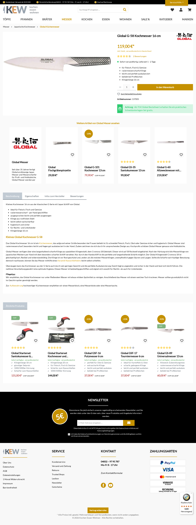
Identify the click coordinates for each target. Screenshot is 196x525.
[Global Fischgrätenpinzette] (61, 144)
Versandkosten (104, 515)
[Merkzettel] (172, 10)
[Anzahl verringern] (120, 87)
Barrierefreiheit (10, 487)
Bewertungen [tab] (77, 196)
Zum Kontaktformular (112, 473)
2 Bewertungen (139, 56)
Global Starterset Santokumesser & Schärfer (21, 354)
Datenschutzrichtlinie (127, 428)
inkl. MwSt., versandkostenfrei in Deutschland (134, 51)
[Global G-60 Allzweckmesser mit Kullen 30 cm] (170, 144)
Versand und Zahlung (61, 466)
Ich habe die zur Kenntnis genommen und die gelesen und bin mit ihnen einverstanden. (106, 435)
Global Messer (20, 162)
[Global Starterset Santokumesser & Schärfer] (25, 330)
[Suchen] (124, 10)
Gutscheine (57, 487)
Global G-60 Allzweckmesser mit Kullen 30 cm (168, 169)
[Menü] (191, 494)
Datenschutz (8, 467)
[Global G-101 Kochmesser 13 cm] (98, 144)
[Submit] (129, 423)
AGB (128, 434)
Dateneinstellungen (11, 475)
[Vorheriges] (9, 152)
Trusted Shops (58, 474)
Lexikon (55, 478)
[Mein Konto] (181, 10)
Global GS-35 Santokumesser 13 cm (133, 169)
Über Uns (7, 462)
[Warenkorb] (189, 10)
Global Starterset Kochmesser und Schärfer (57, 354)
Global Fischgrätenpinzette (59, 169)
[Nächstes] (187, 152)
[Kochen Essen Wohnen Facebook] (103, 485)
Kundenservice (58, 462)
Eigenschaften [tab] (32, 196)
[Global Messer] (184, 36)
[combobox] (100, 10)
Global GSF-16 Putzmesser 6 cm (93, 354)
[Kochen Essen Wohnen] (15, 451)
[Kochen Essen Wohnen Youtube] (110, 485)
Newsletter (57, 482)
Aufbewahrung (16, 285)
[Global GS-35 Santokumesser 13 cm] (134, 144)
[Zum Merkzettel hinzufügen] (72, 155)
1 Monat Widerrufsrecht (14, 479)
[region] (57, 68)
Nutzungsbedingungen (105, 431)
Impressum (8, 483)
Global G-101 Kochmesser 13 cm (95, 169)
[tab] (12, 196)
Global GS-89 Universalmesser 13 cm (170, 354)
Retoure (55, 470)
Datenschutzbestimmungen (90, 434)
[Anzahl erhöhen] (133, 87)
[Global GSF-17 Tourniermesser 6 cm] (134, 330)
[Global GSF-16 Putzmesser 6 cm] (98, 330)
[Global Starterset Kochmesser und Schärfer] (61, 330)
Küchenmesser (45, 243)
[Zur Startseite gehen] (21, 10)
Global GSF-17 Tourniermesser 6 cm (132, 354)
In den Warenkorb (165, 87)
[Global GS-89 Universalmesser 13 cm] (171, 330)
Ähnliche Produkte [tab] (15, 305)
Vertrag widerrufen (98, 510)
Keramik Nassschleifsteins (69, 260)
